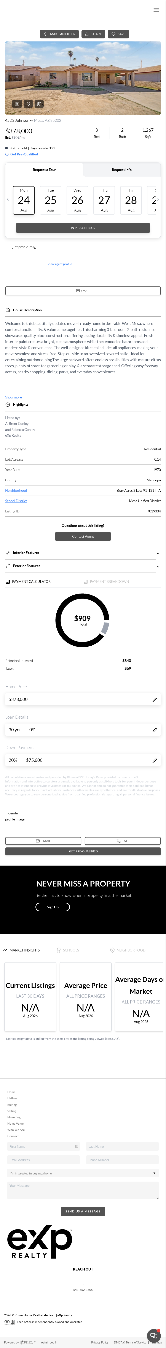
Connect (13, 1136)
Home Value (15, 1123)
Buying (12, 1104)
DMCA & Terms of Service (130, 1342)
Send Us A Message (83, 1211)
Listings (12, 1098)
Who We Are (16, 1129)
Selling (11, 1111)
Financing (14, 1117)
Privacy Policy (100, 1342)
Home (11, 1092)
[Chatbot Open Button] (154, 1336)
